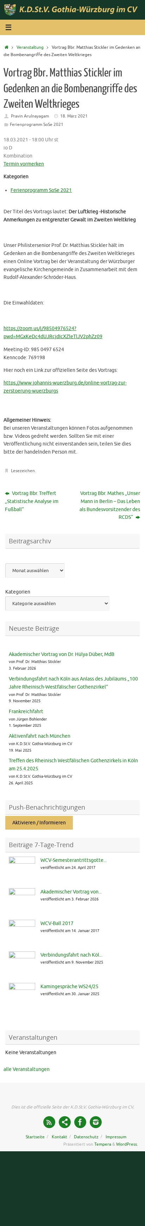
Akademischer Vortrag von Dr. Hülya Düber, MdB (61, 654)
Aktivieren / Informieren (39, 823)
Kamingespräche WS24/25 (69, 987)
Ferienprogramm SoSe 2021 (36, 124)
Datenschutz (86, 1137)
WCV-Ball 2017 (57, 923)
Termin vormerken (24, 164)
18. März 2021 (74, 116)
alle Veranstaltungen (27, 1069)
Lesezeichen (23, 471)
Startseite (35, 1137)
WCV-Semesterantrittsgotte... (73, 860)
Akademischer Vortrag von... (71, 892)
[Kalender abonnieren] (65, 1122)
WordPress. (127, 1144)
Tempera (102, 1144)
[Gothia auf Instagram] (96, 1122)
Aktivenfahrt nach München (39, 736)
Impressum (116, 1137)
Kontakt (59, 1137)
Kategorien (17, 592)
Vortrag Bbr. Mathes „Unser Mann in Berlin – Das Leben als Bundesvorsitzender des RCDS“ (110, 505)
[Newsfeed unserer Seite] (49, 1122)
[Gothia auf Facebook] (80, 1122)
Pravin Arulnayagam (30, 116)
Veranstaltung (30, 47)
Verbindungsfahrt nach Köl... (71, 955)
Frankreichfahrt (26, 712)
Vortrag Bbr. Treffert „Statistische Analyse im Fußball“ (31, 501)
